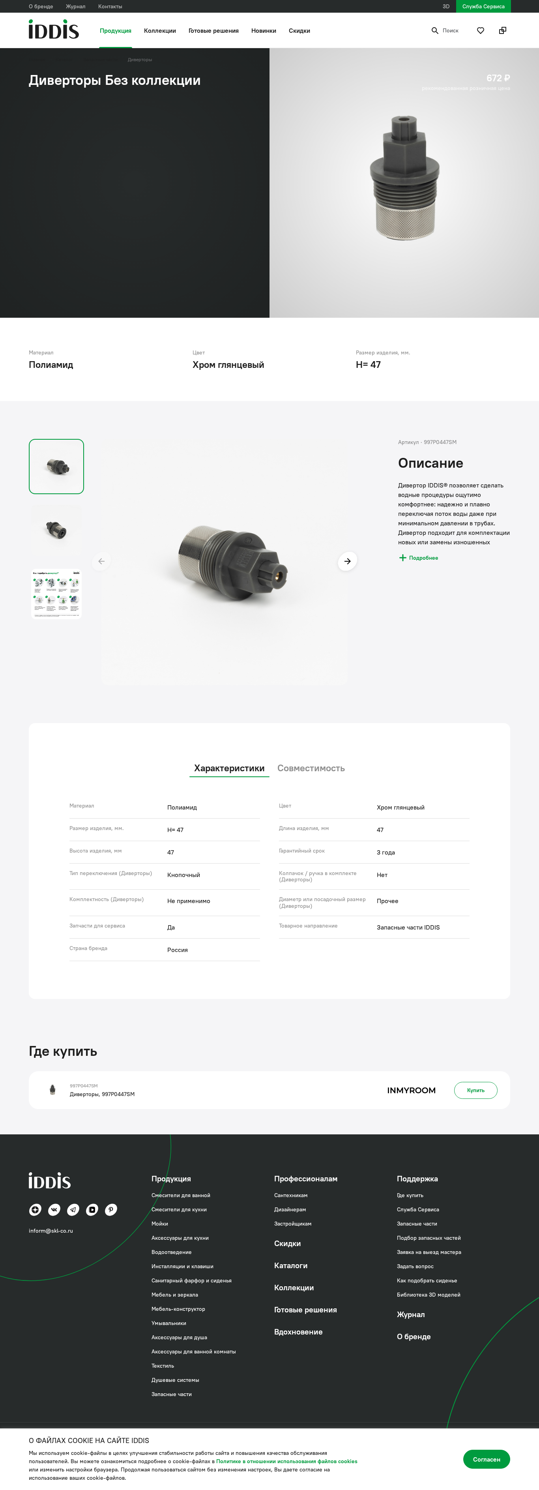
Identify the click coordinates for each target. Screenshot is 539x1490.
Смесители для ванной (181, 1195)
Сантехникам (291, 1195)
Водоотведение (172, 1252)
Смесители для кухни (179, 1209)
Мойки (160, 1223)
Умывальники (169, 1323)
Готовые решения (214, 30)
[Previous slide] (101, 562)
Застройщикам (293, 1223)
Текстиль (163, 1365)
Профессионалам (306, 1178)
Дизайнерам (290, 1209)
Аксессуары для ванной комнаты (194, 1351)
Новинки (263, 30)
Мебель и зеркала (175, 1294)
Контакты (110, 6)
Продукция (115, 30)
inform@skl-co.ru (51, 1230)
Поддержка (417, 1178)
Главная (37, 59)
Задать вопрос (415, 1266)
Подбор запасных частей (429, 1237)
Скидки (299, 30)
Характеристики (229, 768)
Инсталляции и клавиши (182, 1266)
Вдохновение (298, 1331)
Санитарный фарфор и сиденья (192, 1280)
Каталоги (291, 1265)
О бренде (41, 6)
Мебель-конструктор (178, 1308)
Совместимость (311, 768)
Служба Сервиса (483, 6)
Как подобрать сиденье (427, 1280)
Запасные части (100, 59)
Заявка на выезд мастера (429, 1252)
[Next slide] (347, 562)
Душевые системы (175, 1379)
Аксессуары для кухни (180, 1237)
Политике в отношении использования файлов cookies (286, 1461)
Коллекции (160, 30)
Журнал (76, 6)
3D (446, 6)
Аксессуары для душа (179, 1337)
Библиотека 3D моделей (428, 1294)
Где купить (410, 1195)
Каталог (64, 59)
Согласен (486, 1459)
